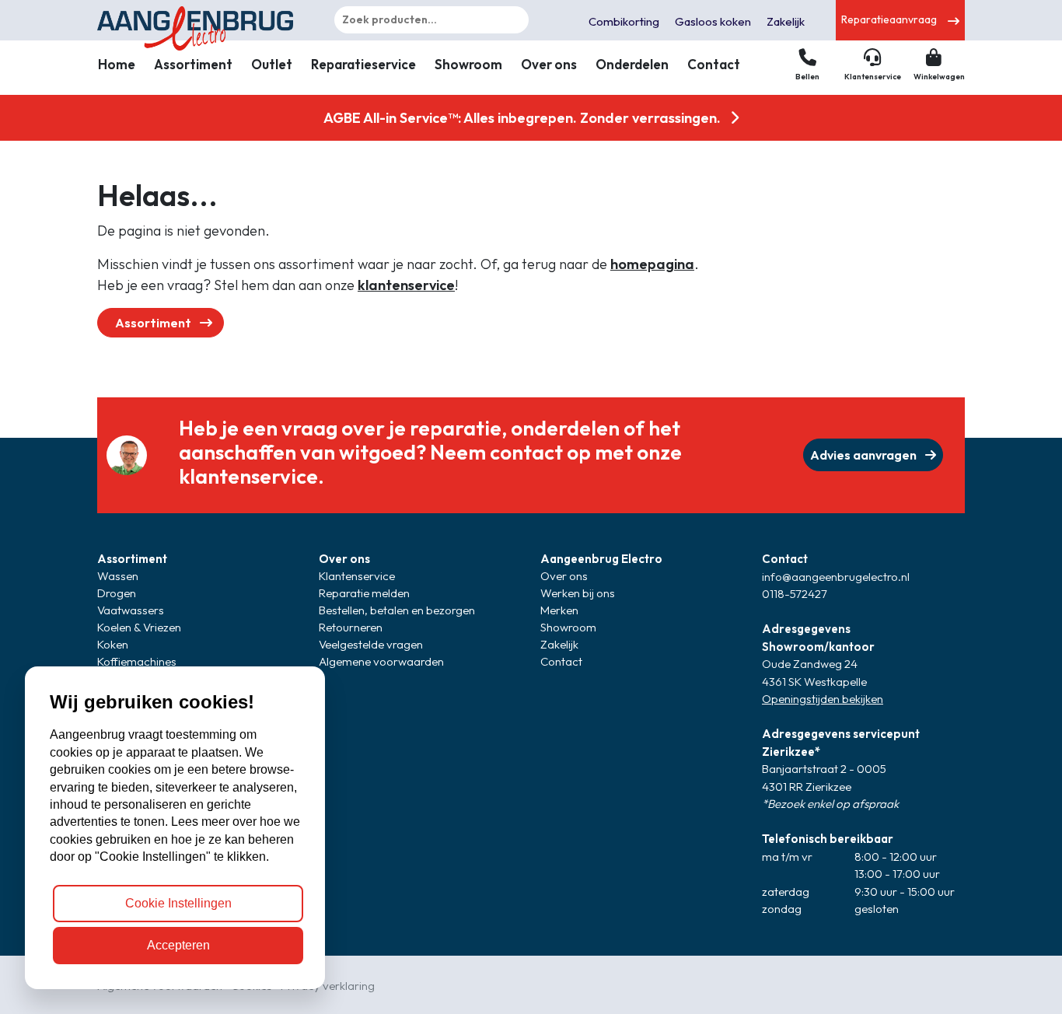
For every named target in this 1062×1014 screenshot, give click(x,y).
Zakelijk (786, 21)
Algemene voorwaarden (381, 661)
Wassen (117, 575)
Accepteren (178, 945)
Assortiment (193, 64)
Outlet (271, 64)
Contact (713, 64)
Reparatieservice (363, 64)
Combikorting (624, 21)
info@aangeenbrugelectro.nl (836, 576)
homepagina (652, 264)
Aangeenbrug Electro (601, 558)
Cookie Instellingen (178, 903)
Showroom (468, 64)
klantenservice (406, 285)
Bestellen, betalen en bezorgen (397, 610)
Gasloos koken (713, 21)
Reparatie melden (364, 593)
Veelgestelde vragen (371, 644)
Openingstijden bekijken (822, 698)
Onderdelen (632, 64)
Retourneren (351, 627)
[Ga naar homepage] (198, 20)
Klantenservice (357, 575)
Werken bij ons (577, 593)
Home (116, 64)
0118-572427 (794, 593)
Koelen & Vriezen (139, 627)
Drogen (116, 593)
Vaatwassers (130, 610)
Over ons (549, 64)
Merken (559, 610)
